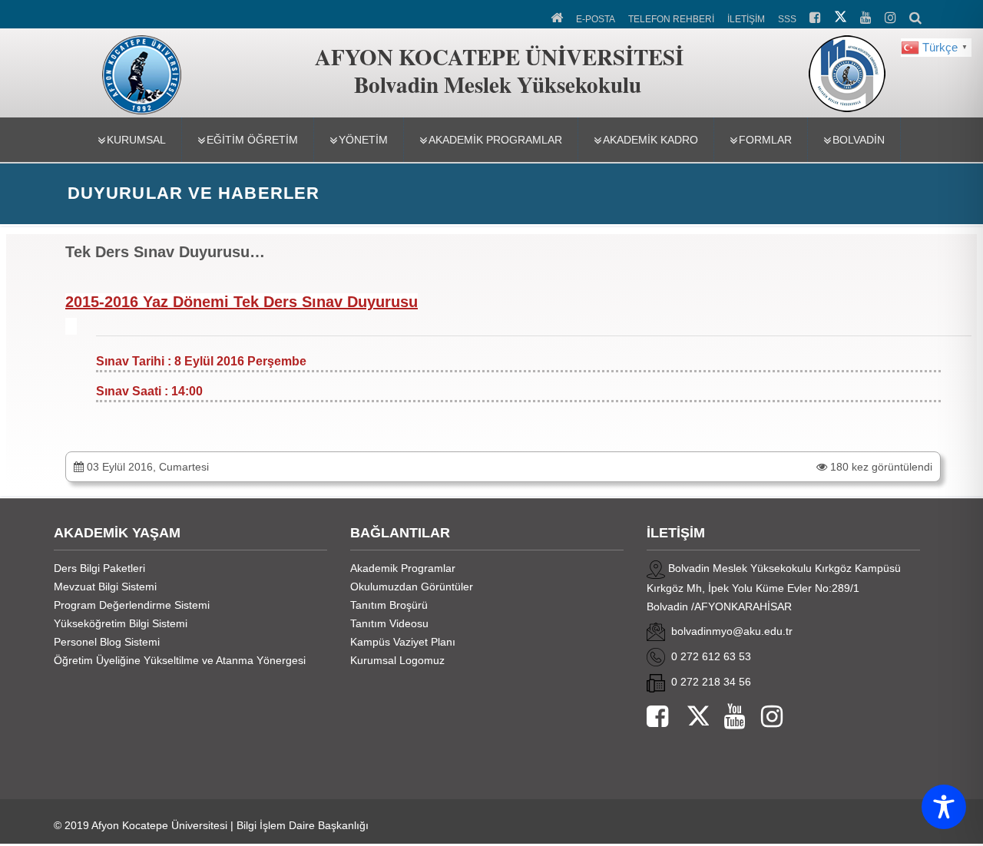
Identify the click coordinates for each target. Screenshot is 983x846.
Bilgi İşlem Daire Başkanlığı (303, 825)
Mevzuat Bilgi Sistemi (105, 586)
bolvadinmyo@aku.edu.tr (732, 631)
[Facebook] (657, 717)
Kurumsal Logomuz (397, 660)
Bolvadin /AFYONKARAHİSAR (719, 606)
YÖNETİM (363, 140)
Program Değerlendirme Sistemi (132, 605)
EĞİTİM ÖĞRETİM (252, 140)
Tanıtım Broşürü (389, 605)
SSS (787, 19)
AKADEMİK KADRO (650, 140)
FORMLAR (765, 140)
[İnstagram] (764, 717)
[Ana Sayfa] (558, 16)
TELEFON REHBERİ (671, 19)
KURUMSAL (136, 140)
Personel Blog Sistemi (107, 642)
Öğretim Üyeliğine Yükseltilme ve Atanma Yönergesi (180, 660)
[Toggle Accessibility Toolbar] (944, 807)
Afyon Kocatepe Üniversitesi (159, 825)
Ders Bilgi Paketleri (99, 568)
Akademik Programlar (402, 568)
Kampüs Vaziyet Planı (402, 642)
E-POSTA (595, 19)
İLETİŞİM (746, 19)
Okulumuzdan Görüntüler (411, 586)
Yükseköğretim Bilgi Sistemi (120, 623)
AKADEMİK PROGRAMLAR (495, 140)
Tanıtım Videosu (389, 623)
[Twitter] (688, 717)
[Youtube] (727, 717)
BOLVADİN (858, 140)
